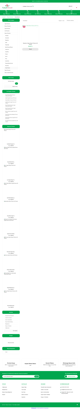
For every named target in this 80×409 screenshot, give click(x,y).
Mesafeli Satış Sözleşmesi (46, 387)
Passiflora (7, 65)
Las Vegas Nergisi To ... (11, 179)
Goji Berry (7, 51)
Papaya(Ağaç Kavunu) (9, 63)
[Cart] (76, 6)
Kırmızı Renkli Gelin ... (11, 305)
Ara (16, 83)
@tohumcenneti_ (72, 376)
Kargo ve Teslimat (44, 397)
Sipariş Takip (24, 387)
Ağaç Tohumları (7, 23)
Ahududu (6, 35)
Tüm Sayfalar (15, 330)
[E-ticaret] (39, 408)
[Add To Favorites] (37, 27)
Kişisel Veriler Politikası (45, 394)
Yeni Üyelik (24, 389)
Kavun (6, 56)
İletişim (3, 394)
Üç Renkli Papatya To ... (11, 144)
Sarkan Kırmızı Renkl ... (11, 233)
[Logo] (7, 6)
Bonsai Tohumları (8, 26)
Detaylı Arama (14, 86)
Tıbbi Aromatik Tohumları (9, 72)
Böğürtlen (7, 40)
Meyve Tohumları (8, 33)
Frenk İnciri (7, 49)
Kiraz (6, 58)
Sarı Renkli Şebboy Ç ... (11, 197)
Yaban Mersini (17, 17)
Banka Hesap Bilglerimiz (7, 392)
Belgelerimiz (4, 389)
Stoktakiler (25, 20)
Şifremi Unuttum (25, 394)
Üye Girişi (23, 392)
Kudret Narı (7, 61)
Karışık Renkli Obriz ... (11, 161)
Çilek (6, 42)
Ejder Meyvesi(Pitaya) (9, 47)
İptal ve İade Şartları (45, 392)
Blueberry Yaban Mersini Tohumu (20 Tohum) (30, 44)
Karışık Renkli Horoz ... (11, 287)
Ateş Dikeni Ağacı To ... (11, 215)
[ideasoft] (33, 408)
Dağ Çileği (7, 44)
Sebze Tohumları (7, 70)
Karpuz (6, 54)
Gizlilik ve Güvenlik (44, 389)
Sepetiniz (23, 397)
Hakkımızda (4, 387)
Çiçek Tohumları (7, 28)
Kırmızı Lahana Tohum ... (11, 269)
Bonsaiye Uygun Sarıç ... (11, 251)
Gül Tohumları (7, 30)
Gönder (36, 376)
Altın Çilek (7, 37)
